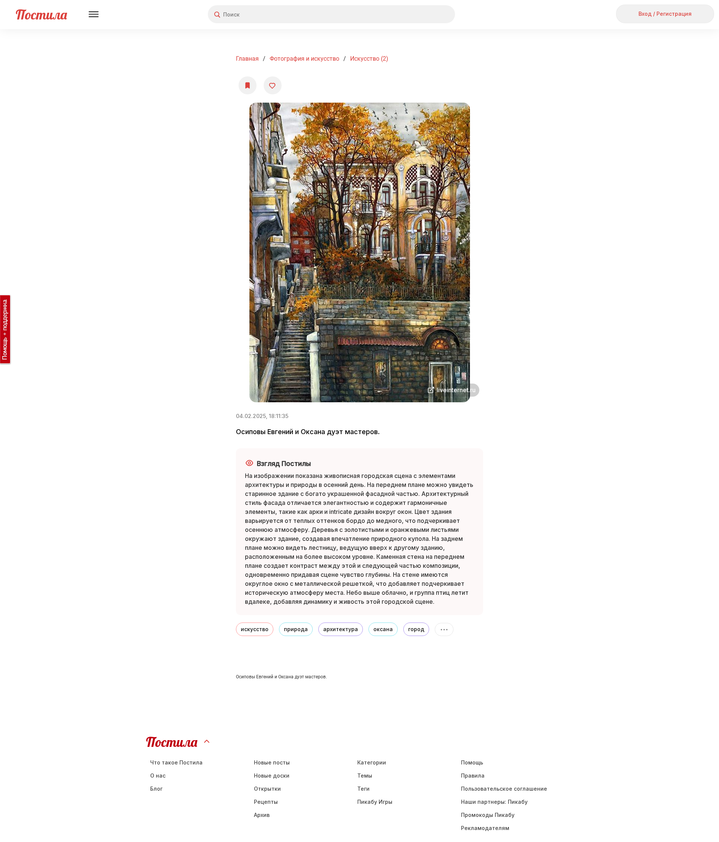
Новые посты (272, 762)
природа (296, 629)
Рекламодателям (485, 828)
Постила (41, 14)
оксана (383, 629)
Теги (363, 788)
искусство (255, 629)
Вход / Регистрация (665, 13)
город (416, 629)
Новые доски (271, 775)
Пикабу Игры (374, 802)
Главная (247, 58)
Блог (156, 788)
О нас (158, 775)
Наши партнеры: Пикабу (494, 802)
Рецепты (266, 802)
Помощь (472, 762)
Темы (364, 775)
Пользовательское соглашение (504, 788)
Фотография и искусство (304, 58)
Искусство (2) (369, 58)
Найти (421, 14)
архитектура (340, 629)
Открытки (267, 788)
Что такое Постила (176, 762)
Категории (371, 762)
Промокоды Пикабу (488, 815)
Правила (473, 775)
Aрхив (262, 815)
